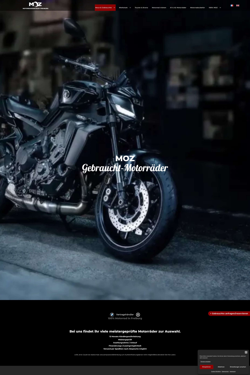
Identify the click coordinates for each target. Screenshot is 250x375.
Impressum (233, 371)
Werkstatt (123, 8)
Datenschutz (225, 371)
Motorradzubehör (197, 8)
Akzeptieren (206, 367)
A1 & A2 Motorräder (178, 8)
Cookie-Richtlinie (216, 371)
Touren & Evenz (141, 8)
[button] (246, 352)
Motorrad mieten (159, 8)
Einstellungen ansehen (238, 367)
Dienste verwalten (206, 361)
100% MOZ (213, 8)
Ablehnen (221, 367)
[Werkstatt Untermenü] (130, 7)
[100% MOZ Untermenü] (220, 7)
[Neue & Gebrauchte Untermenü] (114, 7)
